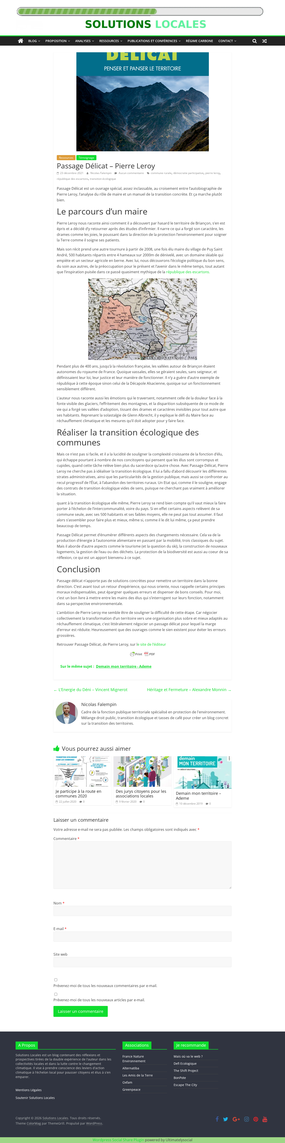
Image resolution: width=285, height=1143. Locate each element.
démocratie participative (188, 173)
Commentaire (66, 838)
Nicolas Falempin (101, 173)
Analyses (83, 41)
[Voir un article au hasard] (264, 41)
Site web (60, 954)
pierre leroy (212, 173)
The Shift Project (186, 1070)
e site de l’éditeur (151, 644)
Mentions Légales (29, 1090)
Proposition (56, 41)
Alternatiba (130, 1068)
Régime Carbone (199, 41)
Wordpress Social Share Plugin (119, 1139)
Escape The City (185, 1085)
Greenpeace (131, 1089)
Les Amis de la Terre (137, 1075)
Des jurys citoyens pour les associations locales (141, 794)
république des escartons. (188, 271)
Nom (59, 903)
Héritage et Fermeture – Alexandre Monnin (189, 689)
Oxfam (127, 1082)
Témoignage (86, 158)
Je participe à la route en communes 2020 (78, 794)
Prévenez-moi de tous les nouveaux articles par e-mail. (99, 999)
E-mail (60, 928)
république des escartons (72, 179)
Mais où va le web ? (188, 1056)
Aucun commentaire (131, 173)
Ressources (109, 41)
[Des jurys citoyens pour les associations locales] (142, 759)
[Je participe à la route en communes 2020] (82, 759)
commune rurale (161, 173)
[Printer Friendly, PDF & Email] (142, 654)
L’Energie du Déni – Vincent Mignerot (90, 689)
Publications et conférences (152, 41)
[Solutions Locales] (21, 41)
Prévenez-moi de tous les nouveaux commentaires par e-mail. (105, 985)
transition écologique (103, 179)
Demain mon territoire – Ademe (198, 796)
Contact (225, 41)
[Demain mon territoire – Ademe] (203, 759)
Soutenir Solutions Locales (35, 1098)
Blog (32, 41)
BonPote (180, 1078)
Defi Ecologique (185, 1063)
